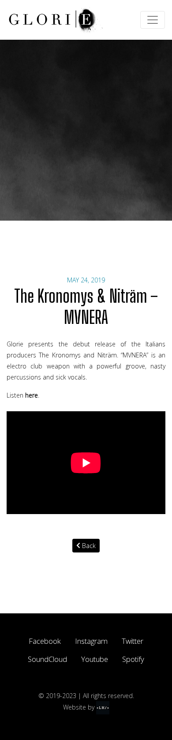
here (31, 395)
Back (88, 545)
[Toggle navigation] (152, 20)
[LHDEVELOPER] (102, 706)
